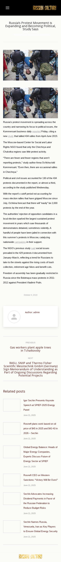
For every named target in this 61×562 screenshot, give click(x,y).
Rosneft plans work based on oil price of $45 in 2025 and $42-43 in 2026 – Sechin (40, 428)
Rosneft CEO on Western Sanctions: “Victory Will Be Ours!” (40, 477)
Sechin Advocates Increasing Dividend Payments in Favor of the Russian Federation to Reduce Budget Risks (39, 501)
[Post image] (11, 405)
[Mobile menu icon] (7, 8)
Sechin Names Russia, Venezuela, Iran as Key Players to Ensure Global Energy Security (40, 527)
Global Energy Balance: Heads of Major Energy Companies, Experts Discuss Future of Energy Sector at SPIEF (40, 454)
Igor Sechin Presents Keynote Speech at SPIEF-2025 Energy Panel (39, 405)
